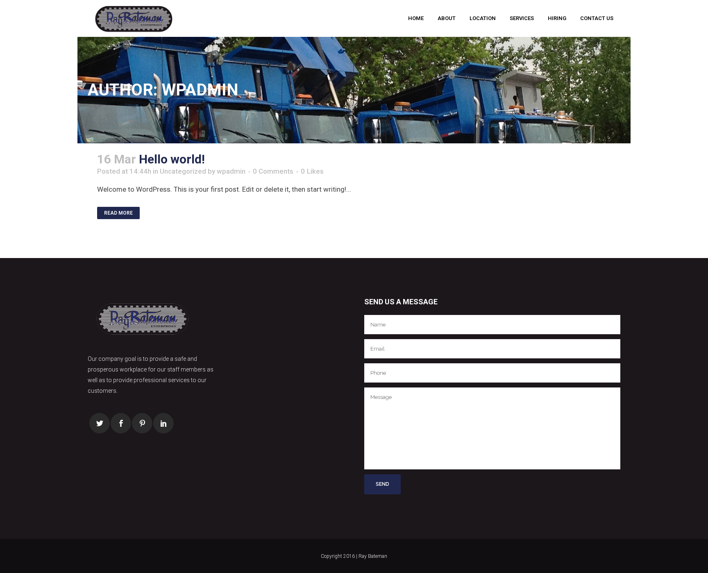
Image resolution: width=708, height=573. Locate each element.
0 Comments (273, 171)
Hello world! (172, 159)
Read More (118, 213)
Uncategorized (183, 171)
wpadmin (231, 171)
